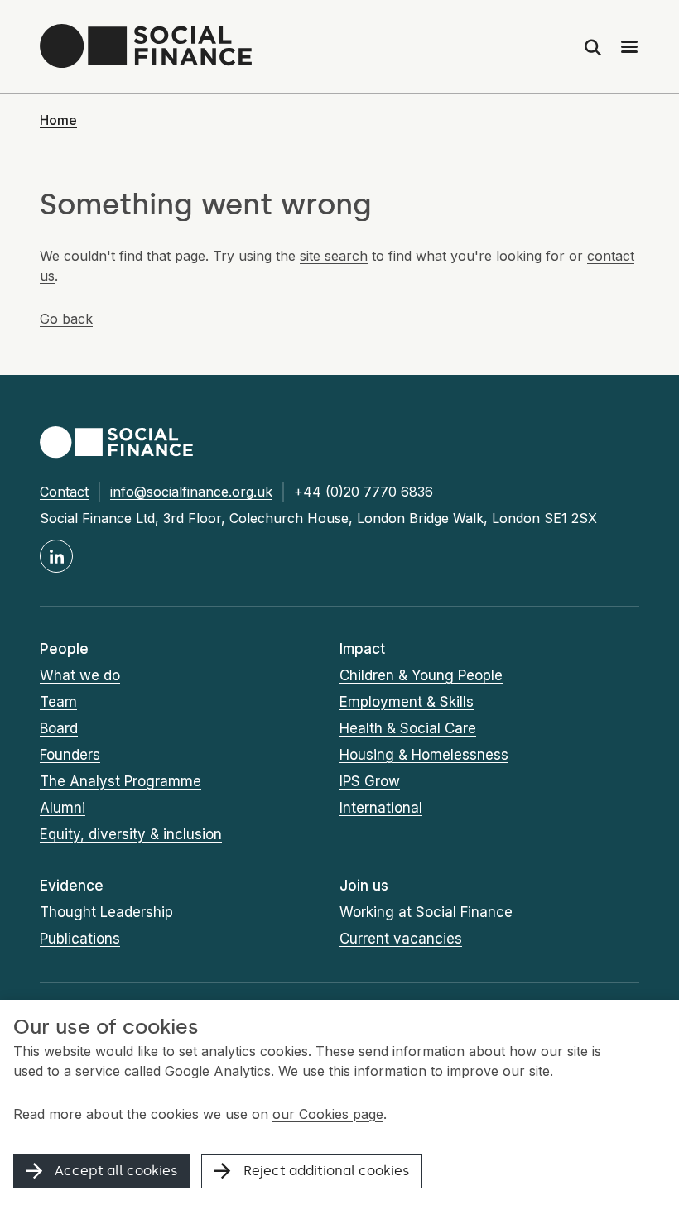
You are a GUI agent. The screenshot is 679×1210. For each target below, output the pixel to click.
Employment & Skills (407, 702)
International (381, 807)
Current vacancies (401, 938)
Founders (70, 755)
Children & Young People (421, 675)
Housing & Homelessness (424, 755)
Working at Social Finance (426, 912)
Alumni (62, 807)
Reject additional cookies (326, 1171)
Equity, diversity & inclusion (131, 834)
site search (334, 255)
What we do (80, 675)
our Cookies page (327, 1114)
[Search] (593, 46)
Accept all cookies (116, 1171)
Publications (80, 938)
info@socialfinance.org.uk (191, 491)
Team (58, 702)
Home (58, 120)
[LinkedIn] (56, 556)
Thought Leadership (106, 912)
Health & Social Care (408, 728)
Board (59, 728)
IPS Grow (370, 781)
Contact (64, 491)
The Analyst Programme (120, 781)
